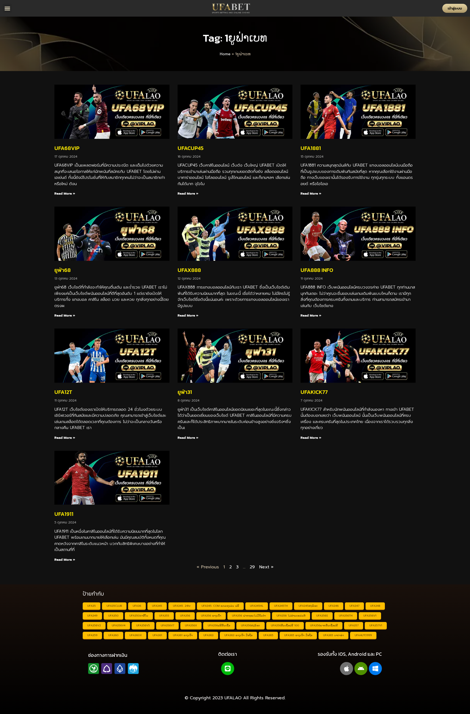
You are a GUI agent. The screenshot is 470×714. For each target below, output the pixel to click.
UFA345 (157, 606)
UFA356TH (345, 616)
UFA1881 (311, 148)
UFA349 (92, 616)
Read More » (64, 193)
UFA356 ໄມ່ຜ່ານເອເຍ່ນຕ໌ (291, 616)
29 (252, 567)
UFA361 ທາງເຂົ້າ (183, 635)
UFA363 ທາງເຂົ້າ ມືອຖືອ (238, 635)
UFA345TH (281, 606)
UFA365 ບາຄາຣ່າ (333, 635)
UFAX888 (189, 270)
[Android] (360, 668)
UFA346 (334, 606)
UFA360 (113, 635)
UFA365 (268, 635)
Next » (266, 567)
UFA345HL (256, 606)
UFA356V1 (369, 616)
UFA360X (135, 635)
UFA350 (113, 616)
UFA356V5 (143, 625)
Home (225, 54)
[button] (7, 8)
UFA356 (185, 616)
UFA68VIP (66, 148)
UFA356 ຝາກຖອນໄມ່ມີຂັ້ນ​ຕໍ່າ (249, 616)
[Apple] (346, 668)
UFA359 (92, 635)
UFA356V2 (94, 625)
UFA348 (375, 606)
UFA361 (157, 635)
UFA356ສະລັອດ (250, 625)
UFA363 (208, 635)
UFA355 (164, 616)
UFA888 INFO (317, 270)
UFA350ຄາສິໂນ (138, 616)
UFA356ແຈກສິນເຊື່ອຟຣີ (324, 625)
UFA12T (63, 392)
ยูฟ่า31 (185, 392)
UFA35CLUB (114, 606)
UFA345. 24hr (182, 606)
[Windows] (375, 668)
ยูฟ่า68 (62, 270)
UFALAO (233, 698)
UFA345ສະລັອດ (308, 606)
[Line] (227, 668)
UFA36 (137, 606)
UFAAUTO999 (363, 635)
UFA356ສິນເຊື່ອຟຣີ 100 (285, 625)
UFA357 (353, 625)
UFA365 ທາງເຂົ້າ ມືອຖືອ (298, 635)
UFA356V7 (167, 625)
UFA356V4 (118, 625)
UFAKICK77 (314, 392)
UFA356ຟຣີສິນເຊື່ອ (219, 625)
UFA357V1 (375, 625)
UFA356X (191, 625)
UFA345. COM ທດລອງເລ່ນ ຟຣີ (220, 606)
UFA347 (354, 606)
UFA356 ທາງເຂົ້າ (211, 616)
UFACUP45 (190, 148)
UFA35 (91, 606)
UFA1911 (63, 514)
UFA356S (322, 616)
